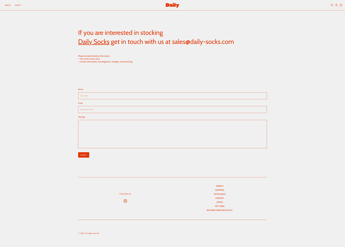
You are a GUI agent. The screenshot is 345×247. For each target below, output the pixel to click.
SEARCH (219, 186)
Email (80, 103)
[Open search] (332, 5)
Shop (17, 5)
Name (80, 89)
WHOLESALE (220, 194)
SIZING (220, 202)
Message (81, 117)
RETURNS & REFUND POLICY (220, 210)
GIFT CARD (220, 206)
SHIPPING (219, 190)
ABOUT (8, 5)
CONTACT (219, 198)
